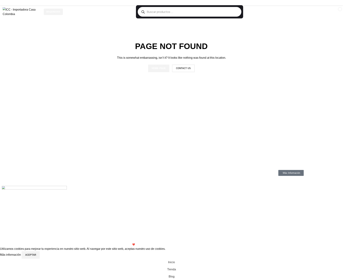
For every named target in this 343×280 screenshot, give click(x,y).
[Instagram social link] (329, 2)
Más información (11, 254)
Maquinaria (53, 12)
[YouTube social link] (333, 2)
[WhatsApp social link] (338, 2)
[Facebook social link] (324, 2)
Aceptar (30, 255)
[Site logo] (21, 11)
